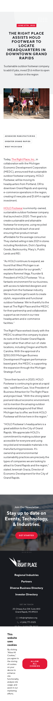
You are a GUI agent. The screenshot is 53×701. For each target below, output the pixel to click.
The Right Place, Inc (22, 159)
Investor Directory (26, 594)
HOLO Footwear (13, 208)
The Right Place (23, 562)
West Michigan (13, 147)
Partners (26, 581)
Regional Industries (26, 575)
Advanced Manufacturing (20, 136)
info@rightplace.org (28, 617)
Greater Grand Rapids (18, 141)
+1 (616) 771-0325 (28, 622)
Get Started (26, 535)
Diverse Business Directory (26, 587)
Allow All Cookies (35, 663)
